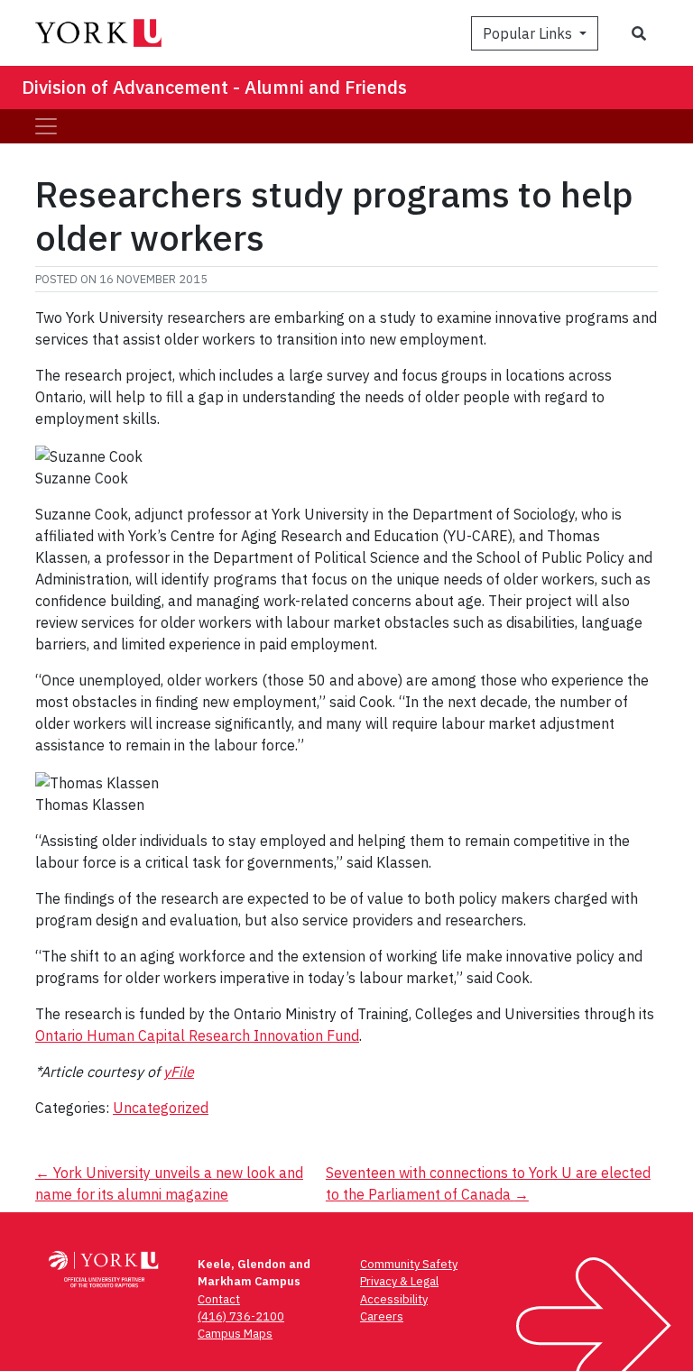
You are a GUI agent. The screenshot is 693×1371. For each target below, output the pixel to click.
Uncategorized (160, 1108)
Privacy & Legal (399, 1281)
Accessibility (394, 1299)
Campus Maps (235, 1333)
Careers (381, 1316)
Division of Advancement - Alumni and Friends (214, 87)
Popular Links (529, 33)
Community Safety (408, 1264)
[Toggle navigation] (46, 126)
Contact (219, 1299)
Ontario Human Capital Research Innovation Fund (197, 1035)
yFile (178, 1072)
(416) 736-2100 (241, 1316)
